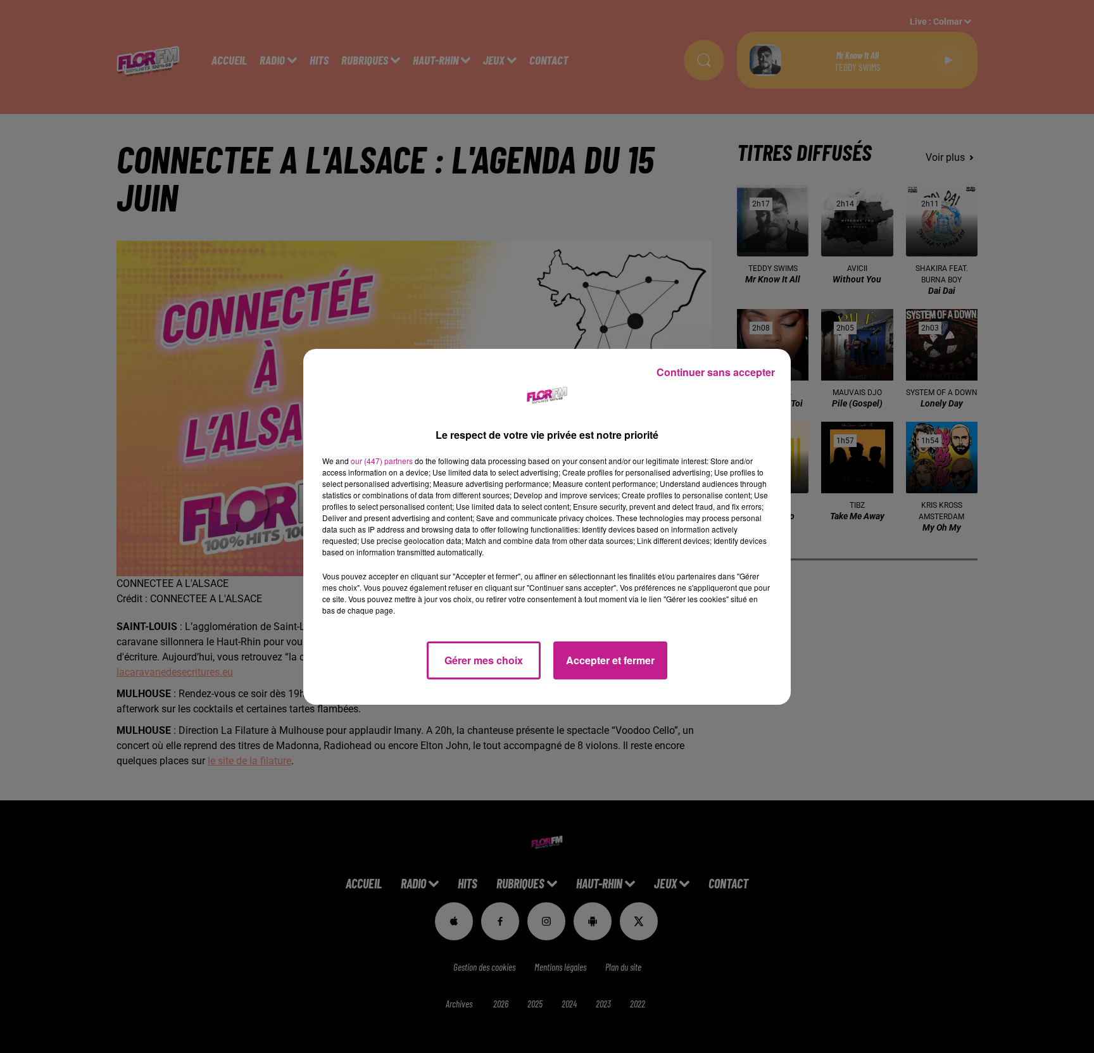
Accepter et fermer (610, 660)
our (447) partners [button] (382, 460)
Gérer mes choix (483, 660)
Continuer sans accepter (716, 372)
